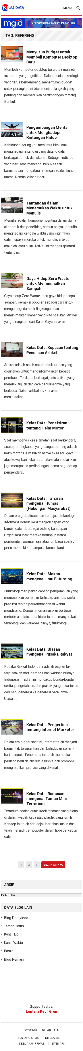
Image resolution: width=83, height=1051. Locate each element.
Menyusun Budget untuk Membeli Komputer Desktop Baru (51, 57)
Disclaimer (53, 1037)
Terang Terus (14, 926)
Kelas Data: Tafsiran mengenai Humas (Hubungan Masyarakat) (48, 503)
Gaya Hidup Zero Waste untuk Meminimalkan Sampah (47, 283)
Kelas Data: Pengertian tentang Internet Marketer (50, 727)
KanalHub (11, 934)
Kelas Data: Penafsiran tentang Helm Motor (46, 425)
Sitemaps (58, 1043)
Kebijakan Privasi (32, 1043)
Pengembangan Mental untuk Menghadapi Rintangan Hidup (47, 132)
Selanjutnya (53, 864)
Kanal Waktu (13, 943)
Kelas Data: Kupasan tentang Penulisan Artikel (52, 350)
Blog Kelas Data (46, 1030)
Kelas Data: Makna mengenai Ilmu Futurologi (49, 576)
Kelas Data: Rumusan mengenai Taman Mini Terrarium (46, 798)
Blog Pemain (14, 959)
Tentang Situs (28, 1037)
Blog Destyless (16, 918)
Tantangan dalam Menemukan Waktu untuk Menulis (49, 208)
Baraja (8, 951)
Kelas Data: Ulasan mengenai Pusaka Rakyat (49, 652)
